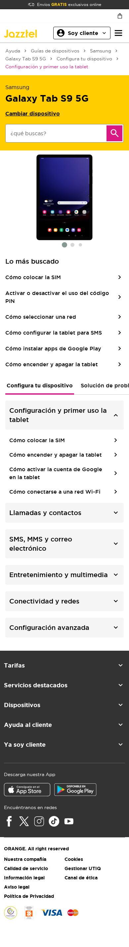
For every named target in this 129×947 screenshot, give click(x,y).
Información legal (24, 877)
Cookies (73, 859)
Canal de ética (81, 877)
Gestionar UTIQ (82, 868)
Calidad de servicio (26, 868)
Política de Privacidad (29, 896)
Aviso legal (16, 887)
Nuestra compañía (25, 859)
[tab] (39, 385)
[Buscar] (114, 133)
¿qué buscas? (28, 133)
